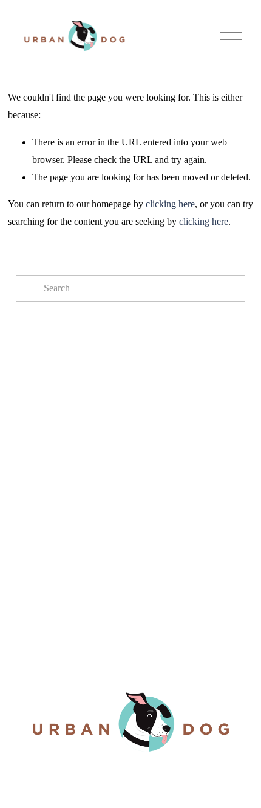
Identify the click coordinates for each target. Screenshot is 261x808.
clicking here (170, 204)
